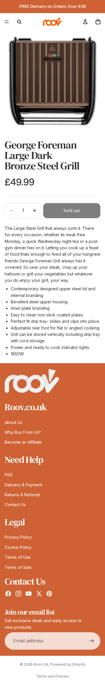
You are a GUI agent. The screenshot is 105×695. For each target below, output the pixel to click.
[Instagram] (18, 593)
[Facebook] (8, 593)
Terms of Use (18, 557)
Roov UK (41, 664)
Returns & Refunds (22, 494)
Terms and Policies (52, 676)
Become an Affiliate (23, 442)
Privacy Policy (18, 537)
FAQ (9, 474)
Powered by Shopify (67, 664)
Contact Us (15, 504)
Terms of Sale (18, 567)
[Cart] (98, 21)
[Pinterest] (49, 593)
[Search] (19, 21)
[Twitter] (39, 593)
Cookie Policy (18, 546)
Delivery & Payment (23, 484)
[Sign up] (91, 641)
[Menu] (6, 21)
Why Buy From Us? (23, 432)
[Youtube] (28, 593)
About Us (13, 422)
